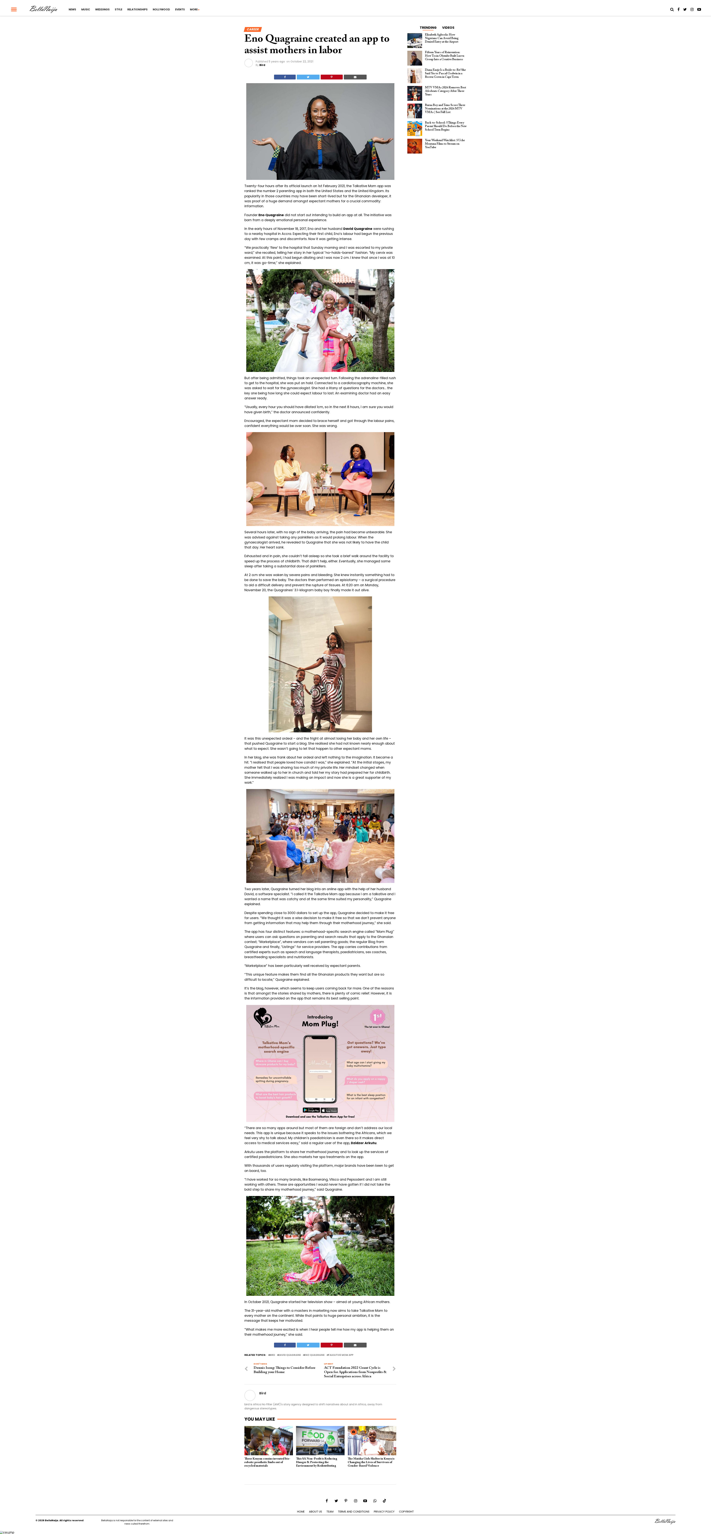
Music (85, 9)
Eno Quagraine (314, 1355)
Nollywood (161, 9)
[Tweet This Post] (308, 77)
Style (118, 9)
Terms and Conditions (353, 1511)
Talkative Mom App (340, 1355)
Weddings (102, 9)
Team (329, 1511)
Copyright (406, 1511)
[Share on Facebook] (285, 77)
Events (180, 9)
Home (301, 1511)
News (72, 9)
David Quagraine (289, 1355)
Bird (262, 65)
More (194, 9)
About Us (315, 1511)
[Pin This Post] (332, 77)
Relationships (137, 9)
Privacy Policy (384, 1511)
